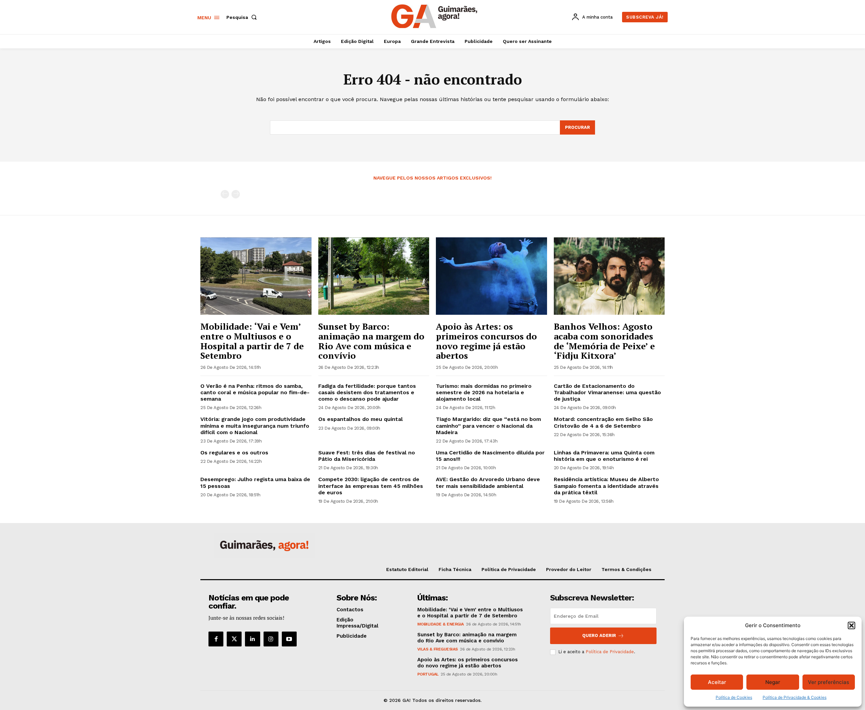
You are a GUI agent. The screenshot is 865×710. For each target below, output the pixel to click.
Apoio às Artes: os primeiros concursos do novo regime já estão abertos (486, 341)
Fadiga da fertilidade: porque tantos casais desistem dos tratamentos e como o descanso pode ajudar (367, 392)
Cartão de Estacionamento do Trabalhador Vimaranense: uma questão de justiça (607, 392)
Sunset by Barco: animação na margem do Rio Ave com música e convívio (371, 341)
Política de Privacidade (610, 651)
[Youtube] (289, 639)
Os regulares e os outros (234, 452)
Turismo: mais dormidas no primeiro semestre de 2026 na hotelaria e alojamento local (484, 392)
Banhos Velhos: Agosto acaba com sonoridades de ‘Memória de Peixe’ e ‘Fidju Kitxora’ (604, 341)
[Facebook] (215, 639)
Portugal (428, 674)
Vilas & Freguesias (437, 649)
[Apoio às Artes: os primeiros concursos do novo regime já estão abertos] (491, 276)
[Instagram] (271, 639)
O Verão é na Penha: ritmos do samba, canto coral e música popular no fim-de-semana (255, 392)
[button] (851, 625)
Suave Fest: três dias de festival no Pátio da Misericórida (366, 455)
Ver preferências (828, 682)
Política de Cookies (734, 697)
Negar (772, 682)
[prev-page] (225, 194)
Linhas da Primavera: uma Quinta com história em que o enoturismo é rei (604, 455)
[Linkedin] (252, 639)
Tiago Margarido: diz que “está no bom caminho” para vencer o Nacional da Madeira (488, 425)
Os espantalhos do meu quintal (360, 419)
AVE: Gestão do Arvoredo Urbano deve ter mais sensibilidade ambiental (488, 482)
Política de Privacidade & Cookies (794, 697)
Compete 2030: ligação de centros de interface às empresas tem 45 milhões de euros (370, 485)
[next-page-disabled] (235, 194)
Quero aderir (599, 635)
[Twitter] (234, 639)
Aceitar (717, 682)
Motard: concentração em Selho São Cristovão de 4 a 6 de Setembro (603, 422)
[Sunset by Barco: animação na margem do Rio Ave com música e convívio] (373, 276)
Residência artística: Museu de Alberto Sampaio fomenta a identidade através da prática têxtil (606, 485)
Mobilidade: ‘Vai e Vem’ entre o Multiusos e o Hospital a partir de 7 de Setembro (252, 341)
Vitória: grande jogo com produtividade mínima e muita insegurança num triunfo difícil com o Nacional (254, 425)
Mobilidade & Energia (440, 624)
